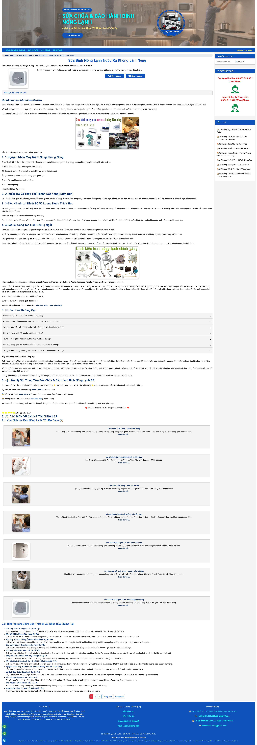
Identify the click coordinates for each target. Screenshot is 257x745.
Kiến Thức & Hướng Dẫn (128, 726)
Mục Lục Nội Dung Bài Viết (15, 93)
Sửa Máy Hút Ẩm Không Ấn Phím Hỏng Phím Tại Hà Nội (29, 639)
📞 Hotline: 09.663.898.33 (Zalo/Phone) (212, 716)
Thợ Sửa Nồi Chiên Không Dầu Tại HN (21, 683)
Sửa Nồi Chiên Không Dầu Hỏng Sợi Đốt (22, 634)
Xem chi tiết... (124, 434)
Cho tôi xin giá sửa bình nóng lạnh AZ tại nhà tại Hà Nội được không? (31, 321)
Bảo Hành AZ (128, 711)
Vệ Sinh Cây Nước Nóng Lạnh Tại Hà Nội (23, 672)
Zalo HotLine (137, 76)
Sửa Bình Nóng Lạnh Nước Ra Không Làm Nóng (54, 55)
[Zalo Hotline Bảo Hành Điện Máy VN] (4, 740)
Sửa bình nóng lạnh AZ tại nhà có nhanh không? (23, 333)
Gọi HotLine (116, 76)
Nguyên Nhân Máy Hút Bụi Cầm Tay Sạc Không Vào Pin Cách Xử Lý (34, 667)
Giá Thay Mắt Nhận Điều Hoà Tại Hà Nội (23, 650)
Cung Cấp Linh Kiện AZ (128, 721)
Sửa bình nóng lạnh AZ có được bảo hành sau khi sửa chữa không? (31, 345)
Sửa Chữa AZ (10, 55)
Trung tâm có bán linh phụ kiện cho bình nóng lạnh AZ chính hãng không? (33, 327)
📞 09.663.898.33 (72, 35)
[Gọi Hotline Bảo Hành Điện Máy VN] (4, 726)
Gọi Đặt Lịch (57, 50)
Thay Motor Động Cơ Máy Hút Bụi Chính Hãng (25, 688)
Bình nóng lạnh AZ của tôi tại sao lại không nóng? (23, 316)
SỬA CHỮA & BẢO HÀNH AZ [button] (15, 50)
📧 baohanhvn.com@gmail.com (212, 725)
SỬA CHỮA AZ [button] (33, 50)
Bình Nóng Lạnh (25, 55)
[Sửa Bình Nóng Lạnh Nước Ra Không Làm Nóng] (18, 79)
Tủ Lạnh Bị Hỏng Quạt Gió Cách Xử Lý (21, 677)
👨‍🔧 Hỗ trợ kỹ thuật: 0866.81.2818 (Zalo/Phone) (212, 721)
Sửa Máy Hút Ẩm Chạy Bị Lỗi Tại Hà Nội (23, 629)
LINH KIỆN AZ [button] (45, 50)
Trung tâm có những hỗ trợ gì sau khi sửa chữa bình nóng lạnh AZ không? (33, 350)
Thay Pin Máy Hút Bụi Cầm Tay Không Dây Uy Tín (26, 656)
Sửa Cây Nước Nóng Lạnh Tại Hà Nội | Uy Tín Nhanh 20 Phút (31, 661)
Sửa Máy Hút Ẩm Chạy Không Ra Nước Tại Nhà (25, 645)
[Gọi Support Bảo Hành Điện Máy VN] (4, 733)
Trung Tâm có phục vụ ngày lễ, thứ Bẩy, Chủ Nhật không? (27, 339)
